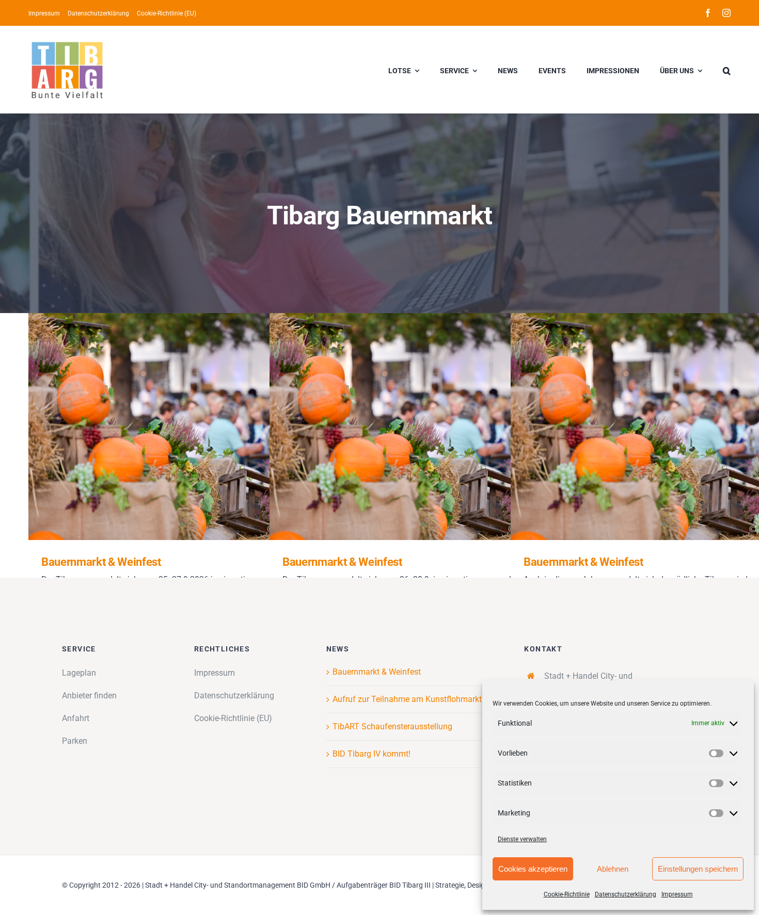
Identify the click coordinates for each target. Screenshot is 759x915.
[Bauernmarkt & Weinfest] (198, 426)
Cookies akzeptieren (532, 868)
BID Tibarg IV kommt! (371, 754)
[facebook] (708, 13)
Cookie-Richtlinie (567, 894)
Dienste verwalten (522, 839)
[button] (727, 69)
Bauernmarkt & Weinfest (184, 426)
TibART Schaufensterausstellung (392, 726)
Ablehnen (612, 868)
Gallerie (214, 426)
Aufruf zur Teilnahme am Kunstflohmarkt (407, 699)
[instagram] (726, 13)
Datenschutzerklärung (625, 894)
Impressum (677, 894)
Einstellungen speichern (698, 868)
